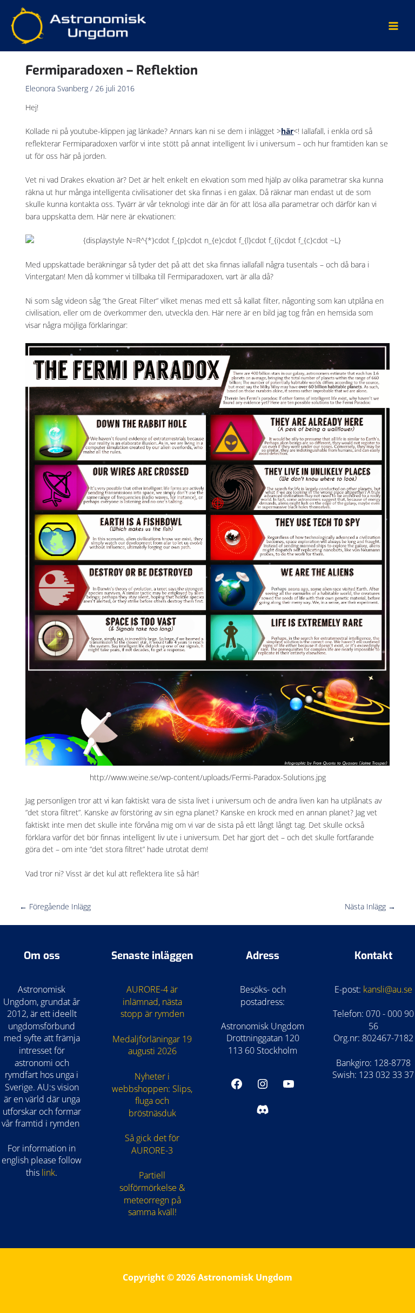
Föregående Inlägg (55, 906)
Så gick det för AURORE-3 (152, 1144)
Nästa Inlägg (370, 906)
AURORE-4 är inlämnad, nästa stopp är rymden (152, 1001)
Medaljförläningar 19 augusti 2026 (152, 1045)
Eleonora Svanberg (56, 88)
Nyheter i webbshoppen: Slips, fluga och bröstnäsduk (152, 1094)
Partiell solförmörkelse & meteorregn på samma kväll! (152, 1193)
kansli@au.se (387, 989)
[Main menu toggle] (393, 25)
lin (46, 1172)
